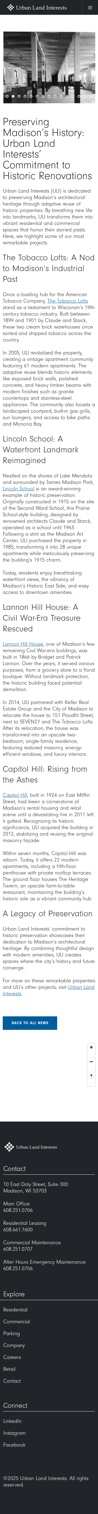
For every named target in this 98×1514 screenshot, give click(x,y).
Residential (15, 1310)
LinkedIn (12, 1421)
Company (14, 1345)
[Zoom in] (91, 1047)
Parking (11, 1334)
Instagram (14, 1433)
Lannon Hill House (23, 644)
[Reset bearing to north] (91, 1076)
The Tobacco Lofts (67, 301)
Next (87, 68)
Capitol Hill (15, 795)
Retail (9, 1369)
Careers (12, 1357)
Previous (10, 68)
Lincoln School (18, 489)
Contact (12, 1381)
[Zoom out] (91, 1061)
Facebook (14, 1445)
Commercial (16, 1322)
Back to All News (30, 1023)
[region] (49, 1081)
